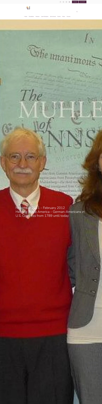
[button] (77, 12)
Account (68, 16)
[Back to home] (28, 8)
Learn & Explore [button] (44, 16)
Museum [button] (37, 16)
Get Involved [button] (53, 16)
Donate (75, 2)
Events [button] (59, 16)
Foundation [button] (31, 16)
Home (25, 16)
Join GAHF (82, 2)
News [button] (63, 16)
